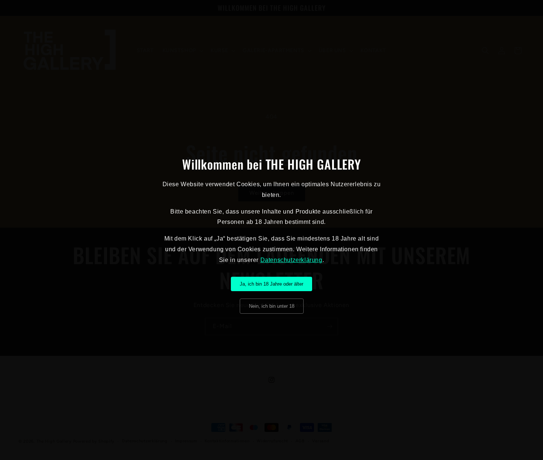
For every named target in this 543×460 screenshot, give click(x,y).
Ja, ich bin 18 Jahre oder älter (271, 284)
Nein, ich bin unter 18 (271, 306)
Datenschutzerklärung (291, 260)
